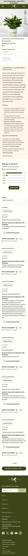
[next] (27, 24)
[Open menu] (2, 6)
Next (15, 463)
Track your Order (6, 524)
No (21, 238)
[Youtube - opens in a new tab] (17, 533)
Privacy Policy (5, 546)
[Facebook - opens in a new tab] (4, 533)
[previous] (1, 24)
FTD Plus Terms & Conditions (8, 544)
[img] (14, 23)
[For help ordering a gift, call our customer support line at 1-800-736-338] (14, 6)
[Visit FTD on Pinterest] (12, 533)
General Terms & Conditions (8, 542)
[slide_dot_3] (15, 34)
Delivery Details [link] (15, 146)
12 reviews (12, 43)
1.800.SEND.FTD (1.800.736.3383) (11, 526)
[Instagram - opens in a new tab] (21, 533)
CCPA (3, 548)
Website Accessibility (7, 540)
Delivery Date (6, 58)
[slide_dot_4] (17, 34)
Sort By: (4, 197)
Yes (16, 238)
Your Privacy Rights (6, 551)
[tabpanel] (14, 23)
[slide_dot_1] (12, 34)
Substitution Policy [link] (7, 152)
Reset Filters (14, 187)
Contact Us (5, 528)
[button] (2, 6)
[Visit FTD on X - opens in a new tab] (8, 533)
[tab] (14, 23)
